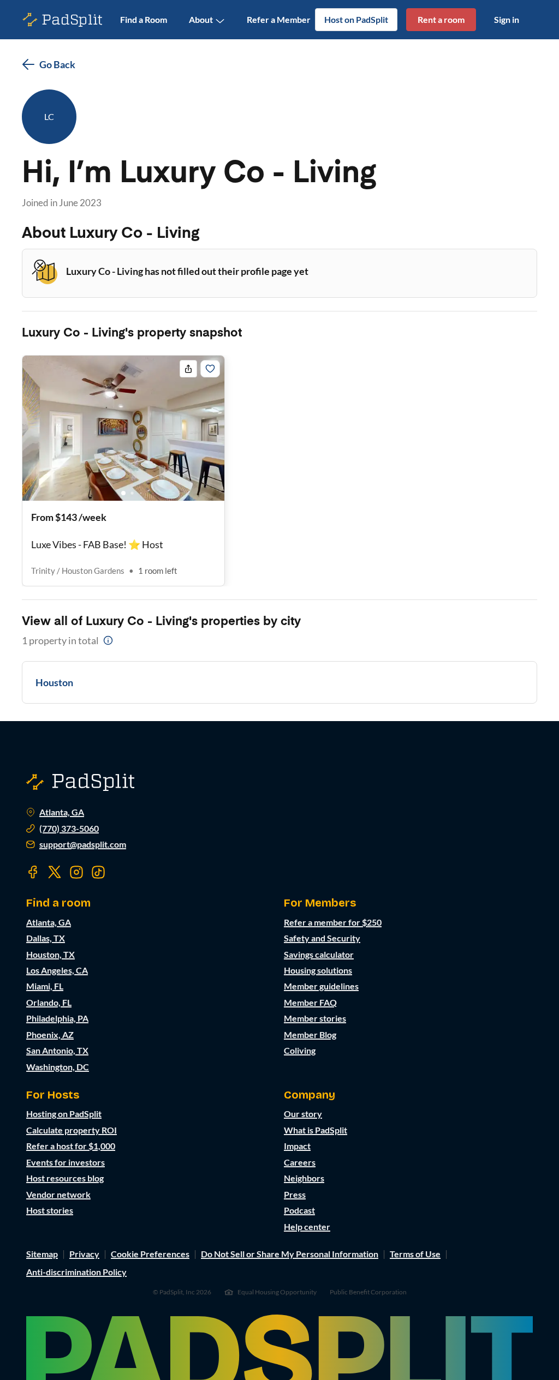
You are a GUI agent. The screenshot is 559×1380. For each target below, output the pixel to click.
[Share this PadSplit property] (188, 368)
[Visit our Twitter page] (54, 872)
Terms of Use (415, 1254)
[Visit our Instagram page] (76, 872)
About (201, 19)
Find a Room (143, 19)
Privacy (84, 1254)
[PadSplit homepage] (63, 20)
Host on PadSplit (356, 19)
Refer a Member (279, 19)
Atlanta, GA (61, 812)
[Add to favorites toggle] (210, 368)
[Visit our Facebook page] (32, 872)
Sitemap (42, 1254)
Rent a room (441, 19)
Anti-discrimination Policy (76, 1272)
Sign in (506, 19)
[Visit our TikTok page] (98, 872)
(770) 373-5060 (69, 828)
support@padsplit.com (82, 844)
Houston (54, 682)
